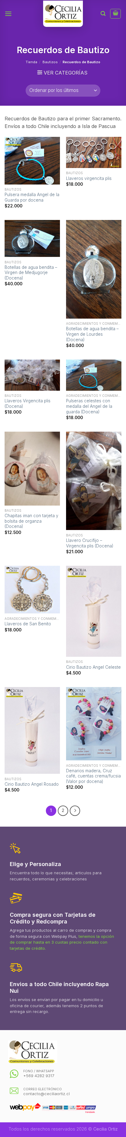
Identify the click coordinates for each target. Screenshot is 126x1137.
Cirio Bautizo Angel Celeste (93, 667)
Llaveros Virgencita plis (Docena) (27, 403)
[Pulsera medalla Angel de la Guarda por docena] (32, 161)
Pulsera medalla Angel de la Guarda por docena (32, 197)
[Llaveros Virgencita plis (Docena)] (32, 375)
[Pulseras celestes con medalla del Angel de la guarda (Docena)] (93, 375)
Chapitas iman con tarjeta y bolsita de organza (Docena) (31, 521)
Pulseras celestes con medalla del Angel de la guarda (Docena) (89, 406)
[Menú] (8, 13)
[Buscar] (103, 14)
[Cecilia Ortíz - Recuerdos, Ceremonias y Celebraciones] (63, 14)
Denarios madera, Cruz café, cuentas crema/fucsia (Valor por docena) (93, 776)
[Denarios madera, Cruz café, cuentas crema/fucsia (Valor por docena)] (93, 723)
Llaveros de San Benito (28, 623)
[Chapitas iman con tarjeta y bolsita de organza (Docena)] (32, 469)
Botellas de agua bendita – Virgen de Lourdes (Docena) (92, 334)
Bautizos (50, 62)
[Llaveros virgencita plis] (93, 152)
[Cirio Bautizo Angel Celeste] (93, 611)
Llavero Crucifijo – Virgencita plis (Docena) (89, 543)
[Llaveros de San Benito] (32, 589)
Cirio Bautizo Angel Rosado (32, 784)
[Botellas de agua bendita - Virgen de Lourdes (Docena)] (93, 269)
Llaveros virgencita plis (89, 178)
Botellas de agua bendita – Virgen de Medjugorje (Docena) (31, 272)
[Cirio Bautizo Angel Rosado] (32, 730)
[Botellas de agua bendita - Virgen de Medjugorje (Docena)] (32, 238)
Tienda (31, 62)
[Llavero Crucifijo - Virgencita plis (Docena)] (93, 481)
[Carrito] (115, 14)
